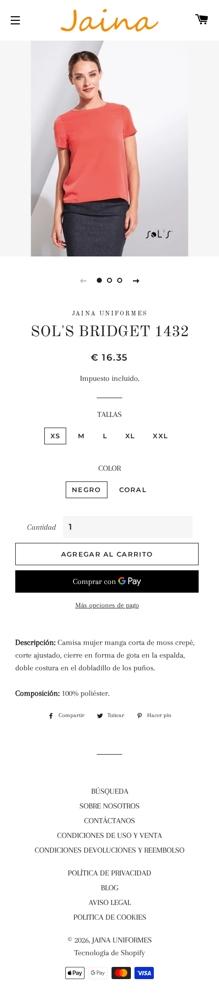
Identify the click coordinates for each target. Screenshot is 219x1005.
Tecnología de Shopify (109, 952)
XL (130, 436)
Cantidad (41, 527)
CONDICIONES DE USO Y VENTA (109, 835)
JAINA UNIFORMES (122, 940)
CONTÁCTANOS (109, 820)
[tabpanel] (109, 147)
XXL (160, 436)
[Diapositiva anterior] (83, 280)
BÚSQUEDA (109, 791)
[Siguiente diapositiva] (136, 280)
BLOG (109, 887)
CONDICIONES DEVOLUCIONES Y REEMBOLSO (109, 850)
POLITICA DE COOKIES (109, 917)
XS (55, 436)
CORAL (133, 489)
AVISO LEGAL (110, 902)
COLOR (109, 468)
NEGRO (86, 489)
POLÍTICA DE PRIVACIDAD (109, 873)
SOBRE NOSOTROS (109, 806)
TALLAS (109, 414)
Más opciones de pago (107, 605)
